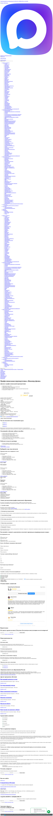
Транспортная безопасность (9, 145)
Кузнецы (6, 76)
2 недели (7, 407)
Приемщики (7, 92)
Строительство (7, 143)
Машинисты (7, 79)
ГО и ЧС (6, 113)
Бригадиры (6, 65)
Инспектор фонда (5, 703)
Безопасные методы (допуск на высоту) (12, 205)
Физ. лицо (3, 403)
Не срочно (12, 407)
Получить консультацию (7, 418)
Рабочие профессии (5, 62)
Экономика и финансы (9, 190)
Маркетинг (6, 125)
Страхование (7, 294)
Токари (6, 101)
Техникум (7, 411)
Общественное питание (9, 87)
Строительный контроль (9, 295)
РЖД (5, 136)
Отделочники (7, 89)
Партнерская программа (9, 364)
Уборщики (6, 102)
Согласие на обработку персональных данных (34, 579)
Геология (6, 197)
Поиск (1, 368)
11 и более (12, 399)
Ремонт (6, 135)
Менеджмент (7, 126)
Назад (2, 404)
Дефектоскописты (8, 69)
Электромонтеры (8, 260)
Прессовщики (7, 91)
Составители (7, 99)
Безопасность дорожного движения (11, 183)
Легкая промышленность (9, 201)
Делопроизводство (8, 116)
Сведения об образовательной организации (8, 794)
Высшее (11, 411)
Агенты (6, 63)
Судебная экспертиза (8, 144)
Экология (6, 150)
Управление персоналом (9, 147)
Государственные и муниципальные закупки (12, 115)
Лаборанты (6, 77)
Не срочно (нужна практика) (5, 569)
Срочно (3, 407)
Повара (6, 90)
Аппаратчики (7, 64)
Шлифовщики (7, 105)
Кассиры (6, 225)
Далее (2, 400)
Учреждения (7, 148)
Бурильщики (7, 66)
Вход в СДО (7, 365)
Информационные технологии (10, 176)
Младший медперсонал (9, 81)
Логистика (6, 124)
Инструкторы (7, 71)
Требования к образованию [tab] (5, 494)
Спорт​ (6, 169)
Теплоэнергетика (8, 191)
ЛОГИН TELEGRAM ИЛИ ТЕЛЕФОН (7, 579)
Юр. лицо (8, 403)
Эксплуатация (7, 152)
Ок (4, 815)
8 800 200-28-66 (3, 58)
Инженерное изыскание (9, 271)
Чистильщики (7, 104)
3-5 (4, 399)
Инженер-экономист (6, 697)
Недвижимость (7, 182)
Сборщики (6, 249)
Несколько (16, 411)
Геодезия (6, 112)
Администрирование (8, 184)
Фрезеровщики (7, 103)
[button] (26, 734)
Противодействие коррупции (10, 133)
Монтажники (7, 82)
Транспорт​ (6, 174)
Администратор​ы (8, 329)
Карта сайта (14, 786)
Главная (1, 369)
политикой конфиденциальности (12, 416)
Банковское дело (7, 195)
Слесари (6, 98)
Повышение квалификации (7, 109)
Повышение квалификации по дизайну (11, 117)
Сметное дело (7, 140)
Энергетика (7, 307)
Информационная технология (10, 121)
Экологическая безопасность (10, 149)
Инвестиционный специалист (8, 691)
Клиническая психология (9, 123)
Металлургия (7, 199)
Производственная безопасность (10, 192)
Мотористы (7, 236)
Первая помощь (7, 130)
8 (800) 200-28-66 (14, 508)
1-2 (2, 399)
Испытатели (7, 72)
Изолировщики (7, 70)
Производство (7, 163)
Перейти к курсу (3, 683)
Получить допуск (3, 461)
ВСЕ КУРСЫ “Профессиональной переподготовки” (14, 203)
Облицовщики (7, 86)
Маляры (6, 78)
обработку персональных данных (9, 634)
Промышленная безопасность (10, 132)
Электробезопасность (8, 153)
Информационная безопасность (10, 120)
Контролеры (7, 74)
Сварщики (6, 97)
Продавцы (6, 93)
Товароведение (7, 202)
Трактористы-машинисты (9, 85)
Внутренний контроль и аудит (8, 679)
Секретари (6, 138)
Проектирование (8, 131)
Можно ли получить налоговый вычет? (7, 734)
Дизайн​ (6, 168)
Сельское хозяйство (8, 139)
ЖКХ (5, 118)
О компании (4, 210)
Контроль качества (8, 194)
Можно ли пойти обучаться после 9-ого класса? (8, 757)
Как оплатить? (3, 745)
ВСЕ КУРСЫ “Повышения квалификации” (12, 155)
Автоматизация (7, 110)
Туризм (6, 146)
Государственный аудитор (7, 685)
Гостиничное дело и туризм (9, 173)
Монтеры (6, 83)
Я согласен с (9, 416)
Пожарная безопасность (9, 158)
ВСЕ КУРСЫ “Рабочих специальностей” (12, 108)
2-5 (1, 558)
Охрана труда (7, 129)
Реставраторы (7, 248)
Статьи (6, 213)
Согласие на (7, 634)
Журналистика (7, 189)
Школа (3, 411)
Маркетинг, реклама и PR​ (9, 166)
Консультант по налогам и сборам (10, 709)
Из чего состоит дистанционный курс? (7, 740)
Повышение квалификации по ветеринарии (12, 111)
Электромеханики (8, 106)
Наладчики (6, 237)
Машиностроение (8, 178)
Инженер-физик (20, 369)
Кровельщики (7, 75)
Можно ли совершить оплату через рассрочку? (8, 761)
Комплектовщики (8, 73)
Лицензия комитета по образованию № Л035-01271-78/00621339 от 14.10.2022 (14, 1)
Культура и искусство (8, 196)
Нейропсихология (8, 128)
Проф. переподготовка (6, 156)
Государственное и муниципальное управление (13, 114)
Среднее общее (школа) (4, 546)
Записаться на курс (3, 491)
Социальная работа (8, 141)
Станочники (7, 100)
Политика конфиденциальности (6, 786)
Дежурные (6, 68)
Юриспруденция (7, 318)
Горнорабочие (7, 67)
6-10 (7, 399)
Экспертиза (7, 151)
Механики (6, 80)
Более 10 (1, 562)
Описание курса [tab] (3, 493)
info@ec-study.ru (27, 509)
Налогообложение (8, 127)
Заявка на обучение (3, 476)
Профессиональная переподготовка (10, 369)
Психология (7, 134)
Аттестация (4, 206)
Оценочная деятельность (9, 352)
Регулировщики (7, 94)
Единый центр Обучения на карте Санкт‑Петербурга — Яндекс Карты (26, 625)
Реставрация (7, 198)
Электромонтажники (8, 107)
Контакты (6, 211)
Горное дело (7, 187)
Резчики (6, 95)
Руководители (7, 137)
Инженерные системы (8, 353)
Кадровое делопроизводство (10, 122)
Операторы (7, 88)
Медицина (6, 164)
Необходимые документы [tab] (4, 495)
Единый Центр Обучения (7, 782)
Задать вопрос (22, 632)
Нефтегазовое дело (8, 181)
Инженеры (6, 159)
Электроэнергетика (8, 306)
